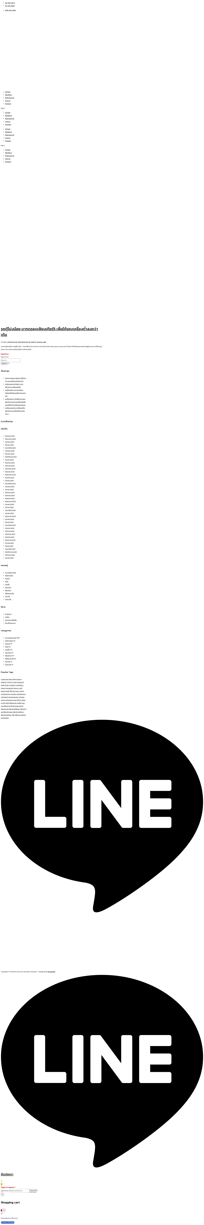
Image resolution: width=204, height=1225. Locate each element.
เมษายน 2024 (9, 477)
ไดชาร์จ (7, 596)
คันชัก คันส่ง (9, 576)
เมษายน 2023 (9, 504)
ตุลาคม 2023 (9, 489)
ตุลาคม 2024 (9, 460)
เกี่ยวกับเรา (8, 95)
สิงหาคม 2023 (10, 495)
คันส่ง (7, 685)
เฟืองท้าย (8, 590)
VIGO (14, 682)
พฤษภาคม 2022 (10, 516)
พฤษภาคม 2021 (10, 540)
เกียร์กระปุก (12, 703)
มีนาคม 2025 (9, 445)
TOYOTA (9, 682)
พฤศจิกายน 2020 (11, 552)
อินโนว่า (19, 700)
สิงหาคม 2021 (9, 531)
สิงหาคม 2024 (10, 466)
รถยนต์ (7, 579)
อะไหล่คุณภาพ (5, 694)
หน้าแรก (7, 92)
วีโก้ (11, 691)
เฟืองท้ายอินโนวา (18, 712)
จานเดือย (12, 685)
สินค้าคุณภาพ (9, 98)
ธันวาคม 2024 (9, 454)
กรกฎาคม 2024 (10, 469)
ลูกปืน (8, 691)
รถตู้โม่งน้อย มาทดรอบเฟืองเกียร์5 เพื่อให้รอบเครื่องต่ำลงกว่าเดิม (15, 393)
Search (32, 1191)
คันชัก (3, 685)
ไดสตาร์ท (8, 599)
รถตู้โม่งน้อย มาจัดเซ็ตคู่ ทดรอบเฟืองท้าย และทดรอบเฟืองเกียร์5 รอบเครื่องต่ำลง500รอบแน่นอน (15, 402)
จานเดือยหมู (19, 685)
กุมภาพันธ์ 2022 (10, 525)
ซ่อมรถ (3, 688)
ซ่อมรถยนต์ (9, 688)
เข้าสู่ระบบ (8, 614)
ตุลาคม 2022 (9, 513)
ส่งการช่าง (16, 691)
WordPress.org (10, 623)
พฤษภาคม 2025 (10, 439)
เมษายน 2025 (9, 442)
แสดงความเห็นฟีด (11, 620)
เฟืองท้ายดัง (5, 709)
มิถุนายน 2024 (10, 472)
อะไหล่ (22, 691)
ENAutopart (17, 679)
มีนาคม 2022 (9, 522)
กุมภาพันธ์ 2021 (10, 549)
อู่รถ (4, 703)
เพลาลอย (8, 587)
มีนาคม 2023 (9, 507)
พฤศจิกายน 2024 (11, 457)
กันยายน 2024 (10, 463)
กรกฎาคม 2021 (10, 534)
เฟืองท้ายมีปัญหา (14, 709)
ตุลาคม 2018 (9, 558)
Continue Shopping (8, 1222)
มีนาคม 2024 (9, 480)
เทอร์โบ (7, 584)
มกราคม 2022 (9, 528)
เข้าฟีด (7, 617)
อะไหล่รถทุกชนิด (13, 697)
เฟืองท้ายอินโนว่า (6, 715)
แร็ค (13, 715)
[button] (102, 108)
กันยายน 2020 (10, 555)
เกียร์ (6, 581)
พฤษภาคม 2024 (10, 475)
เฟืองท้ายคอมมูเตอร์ (16, 706)
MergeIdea (51, 972)
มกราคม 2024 (9, 486)
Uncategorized (10, 573)
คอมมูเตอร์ (20, 682)
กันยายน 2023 (10, 492)
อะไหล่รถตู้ (4, 697)
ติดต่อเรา (8, 104)
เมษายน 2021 (9, 543)
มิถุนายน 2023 (10, 498)
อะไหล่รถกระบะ (21, 694)
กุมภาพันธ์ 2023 (10, 510)
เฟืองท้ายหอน (8, 712)
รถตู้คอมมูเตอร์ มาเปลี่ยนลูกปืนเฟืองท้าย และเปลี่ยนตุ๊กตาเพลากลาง (15, 411)
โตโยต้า (6, 718)
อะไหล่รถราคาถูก (11, 700)
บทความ (7, 101)
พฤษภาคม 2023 (10, 501)
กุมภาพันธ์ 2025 (10, 448)
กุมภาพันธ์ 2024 (10, 483)
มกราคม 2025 (9, 451)
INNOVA (3, 682)
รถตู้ (20, 688)
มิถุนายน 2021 (9, 537)
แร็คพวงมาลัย (9, 593)
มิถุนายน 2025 (10, 436)
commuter (4, 679)
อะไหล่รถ (13, 694)
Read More (4, 354)
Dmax (11, 679)
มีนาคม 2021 (9, 546)
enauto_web (41, 342)
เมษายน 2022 (9, 519)
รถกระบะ (16, 688)
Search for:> (5, 1191)
